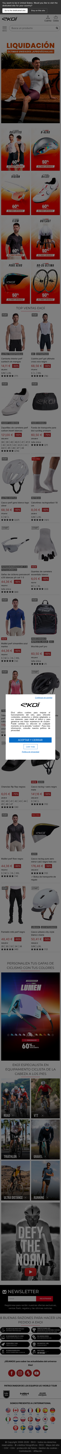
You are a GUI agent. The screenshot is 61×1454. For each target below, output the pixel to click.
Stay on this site (38, 10)
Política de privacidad (30, 752)
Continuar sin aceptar (43, 697)
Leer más (30, 746)
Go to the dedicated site (15, 10)
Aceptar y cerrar (30, 740)
